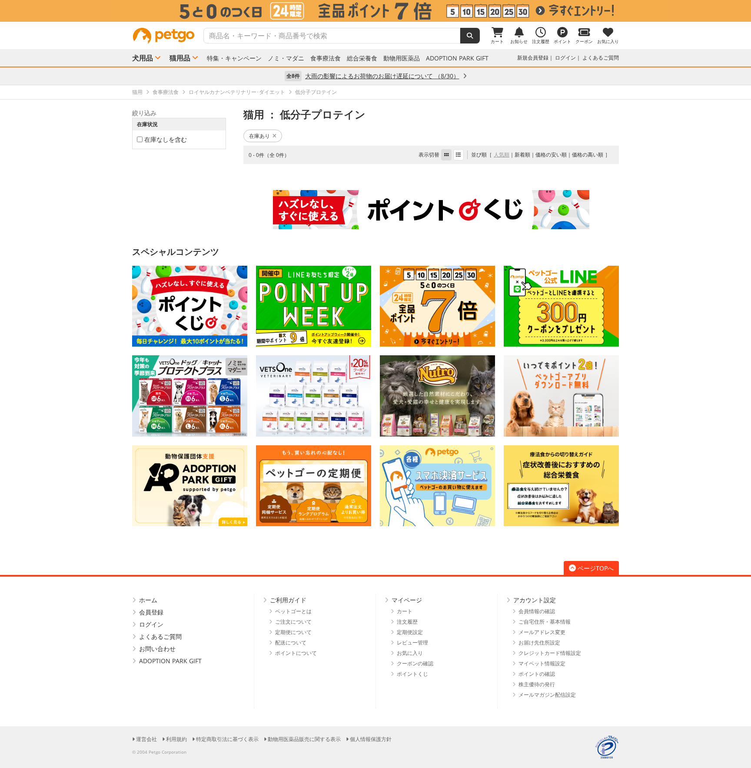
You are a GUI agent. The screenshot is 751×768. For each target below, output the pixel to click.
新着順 (522, 154)
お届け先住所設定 (539, 642)
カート (404, 611)
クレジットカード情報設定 (549, 653)
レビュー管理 (412, 642)
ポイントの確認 (536, 674)
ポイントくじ (412, 674)
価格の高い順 (587, 154)
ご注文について (293, 621)
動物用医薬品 (401, 58)
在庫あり (259, 136)
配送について (290, 642)
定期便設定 (410, 632)
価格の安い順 (551, 154)
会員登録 (151, 612)
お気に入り (410, 653)
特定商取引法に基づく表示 (227, 739)
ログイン (565, 57)
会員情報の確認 (536, 611)
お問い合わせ (157, 648)
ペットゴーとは (293, 611)
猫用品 (179, 58)
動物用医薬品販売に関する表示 (304, 739)
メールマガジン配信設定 (547, 694)
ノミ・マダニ (286, 58)
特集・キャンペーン (234, 58)
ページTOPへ (596, 568)
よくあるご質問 (600, 57)
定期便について (293, 632)
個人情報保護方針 (371, 739)
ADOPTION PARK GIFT (457, 58)
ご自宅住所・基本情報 (544, 621)
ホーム (148, 600)
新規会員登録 (532, 57)
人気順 (501, 154)
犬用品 (142, 58)
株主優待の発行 (536, 684)
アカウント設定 (534, 600)
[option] (375, 11)
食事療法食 (325, 58)
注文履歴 (407, 621)
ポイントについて (296, 653)
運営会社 (146, 739)
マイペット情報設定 (541, 663)
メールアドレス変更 (541, 632)
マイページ (407, 600)
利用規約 (176, 739)
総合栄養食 (362, 58)
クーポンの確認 (415, 663)
